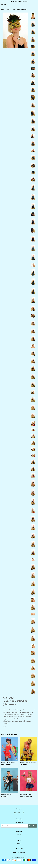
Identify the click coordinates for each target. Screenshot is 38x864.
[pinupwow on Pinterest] (19, 813)
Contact (19, 834)
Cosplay (8, 9)
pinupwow (23, 857)
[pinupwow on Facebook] (15, 813)
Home (2, 9)
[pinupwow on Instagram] (23, 813)
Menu (5, 4)
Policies (19, 843)
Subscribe (32, 826)
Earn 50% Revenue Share (19, 852)
